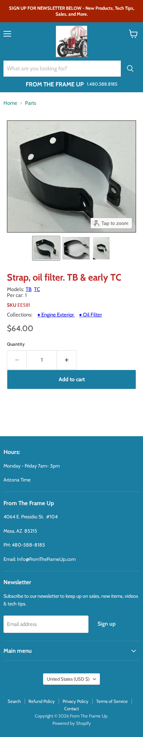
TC (37, 289)
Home (10, 103)
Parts (30, 103)
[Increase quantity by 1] (66, 360)
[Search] (130, 69)
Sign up (107, 623)
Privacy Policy (75, 701)
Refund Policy (41, 701)
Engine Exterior (56, 315)
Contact (71, 708)
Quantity (16, 344)
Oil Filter (90, 315)
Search (14, 701)
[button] (46, 248)
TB (29, 289)
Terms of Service (112, 701)
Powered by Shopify (71, 723)
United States (68, 679)
